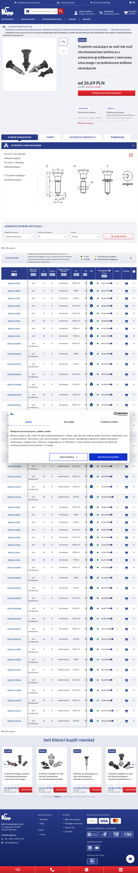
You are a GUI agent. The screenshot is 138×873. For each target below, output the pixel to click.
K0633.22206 (14, 530)
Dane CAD (70, 827)
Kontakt (68, 831)
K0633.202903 (14, 568)
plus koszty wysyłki (93, 87)
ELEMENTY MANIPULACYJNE (20, 27)
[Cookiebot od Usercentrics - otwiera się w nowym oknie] (116, 414)
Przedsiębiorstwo (52, 19)
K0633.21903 (14, 283)
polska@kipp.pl (11, 843)
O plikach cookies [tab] (109, 422)
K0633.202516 (14, 639)
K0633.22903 (14, 507)
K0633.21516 (14, 336)
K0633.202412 (14, 629)
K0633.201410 (14, 395)
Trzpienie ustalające (120, 30)
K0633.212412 (14, 711)
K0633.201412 (14, 405)
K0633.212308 (14, 690)
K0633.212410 (14, 701)
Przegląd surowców (74, 823)
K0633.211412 (14, 487)
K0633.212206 (14, 680)
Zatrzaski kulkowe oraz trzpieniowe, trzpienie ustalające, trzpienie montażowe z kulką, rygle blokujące (56, 30)
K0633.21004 (14, 291)
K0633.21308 (14, 313)
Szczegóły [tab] (69, 422)
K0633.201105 (14, 364)
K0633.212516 (14, 721)
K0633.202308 (14, 608)
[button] (43, 796)
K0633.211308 (14, 466)
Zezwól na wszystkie (108, 457)
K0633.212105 (14, 670)
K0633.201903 (14, 344)
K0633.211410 (14, 477)
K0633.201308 (14, 385)
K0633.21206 (14, 306)
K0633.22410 (14, 545)
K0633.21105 (14, 298)
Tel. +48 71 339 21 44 (14, 839)
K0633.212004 (14, 660)
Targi (42, 823)
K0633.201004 (14, 354)
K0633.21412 (14, 329)
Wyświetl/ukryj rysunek (26, 145)
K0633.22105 (14, 522)
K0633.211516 (14, 497)
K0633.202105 (14, 588)
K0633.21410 (14, 321)
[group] (17, 771)
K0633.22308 (14, 537)
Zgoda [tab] (28, 422)
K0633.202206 (14, 598)
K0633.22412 (14, 552)
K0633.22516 (14, 560)
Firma (42, 834)
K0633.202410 (14, 619)
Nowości (44, 819)
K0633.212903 (14, 649)
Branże (87, 19)
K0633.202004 (14, 578)
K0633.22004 (14, 515)
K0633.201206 (14, 374)
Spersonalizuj (67, 457)
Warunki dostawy (73, 819)
